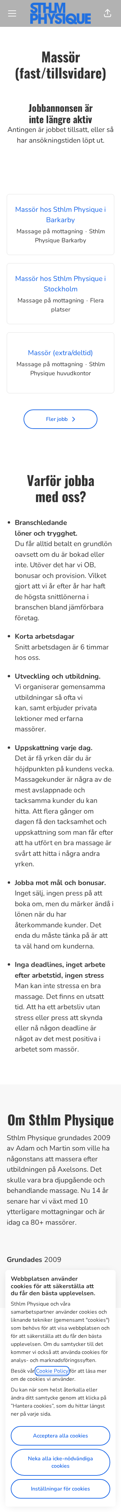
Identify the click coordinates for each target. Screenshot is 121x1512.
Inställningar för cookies (60, 1489)
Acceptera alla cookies (60, 1436)
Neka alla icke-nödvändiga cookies (60, 1462)
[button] (107, 13)
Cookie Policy (52, 1371)
